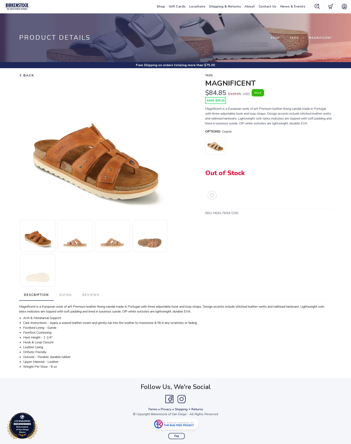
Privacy (166, 409)
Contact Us (268, 6)
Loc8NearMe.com (40, 427)
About (250, 6)
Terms (152, 409)
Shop (161, 6)
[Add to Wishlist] (212, 195)
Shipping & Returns (225, 6)
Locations (197, 6)
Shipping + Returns (189, 409)
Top (176, 436)
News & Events (293, 6)
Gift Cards (177, 6)
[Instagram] (182, 399)
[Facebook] (169, 399)
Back (28, 75)
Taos (294, 38)
